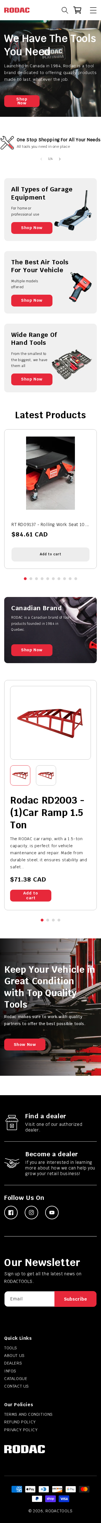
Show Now (25, 1044)
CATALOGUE (15, 1378)
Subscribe (75, 1299)
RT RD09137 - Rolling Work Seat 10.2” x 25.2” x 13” (50, 524)
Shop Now (21, 101)
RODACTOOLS (58, 1510)
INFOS (10, 1371)
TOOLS (10, 1347)
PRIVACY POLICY (21, 1429)
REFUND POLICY (20, 1421)
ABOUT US (14, 1355)
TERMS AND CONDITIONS (28, 1414)
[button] (90, 10)
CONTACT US (16, 1386)
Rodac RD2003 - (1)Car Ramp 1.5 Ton (47, 812)
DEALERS (13, 1363)
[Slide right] (60, 159)
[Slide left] (41, 159)
